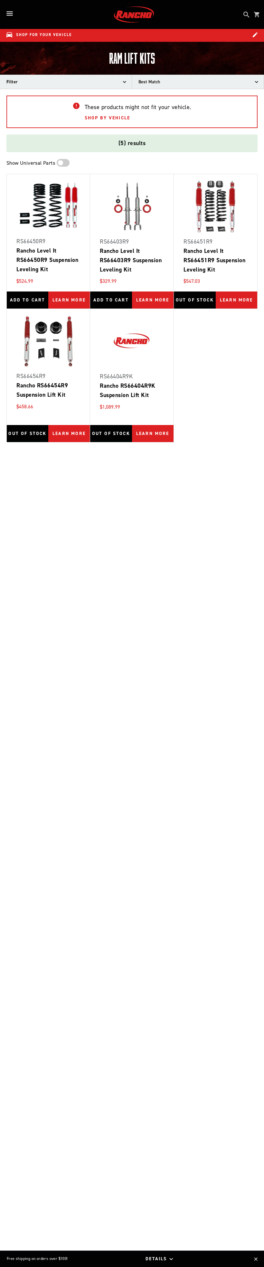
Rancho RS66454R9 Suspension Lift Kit (42, 390)
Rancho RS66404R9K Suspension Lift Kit (128, 390)
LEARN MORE (69, 300)
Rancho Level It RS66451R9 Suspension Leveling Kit (214, 260)
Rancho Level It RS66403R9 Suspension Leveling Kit (131, 260)
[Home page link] (134, 14)
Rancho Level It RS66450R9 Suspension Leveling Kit (47, 260)
